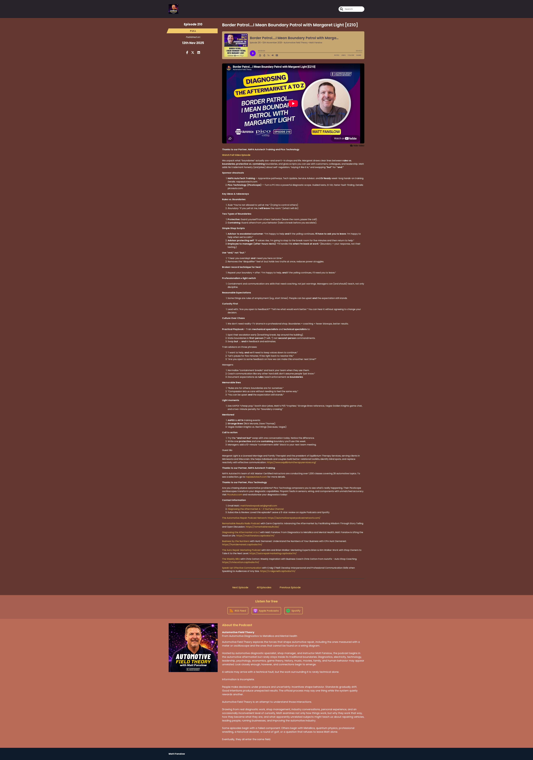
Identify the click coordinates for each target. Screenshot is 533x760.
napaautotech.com (256, 476)
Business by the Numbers (235, 541)
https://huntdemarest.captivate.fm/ (242, 544)
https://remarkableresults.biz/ (262, 526)
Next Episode (240, 587)
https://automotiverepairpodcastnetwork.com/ (294, 517)
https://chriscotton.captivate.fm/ (240, 562)
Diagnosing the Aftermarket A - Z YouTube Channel (256, 509)
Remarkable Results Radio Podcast (241, 523)
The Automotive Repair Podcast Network (244, 517)
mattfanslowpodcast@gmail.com (258, 505)
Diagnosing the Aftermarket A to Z (241, 532)
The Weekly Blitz (231, 559)
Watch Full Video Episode (236, 155)
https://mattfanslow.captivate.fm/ (255, 535)
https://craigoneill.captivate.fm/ (278, 571)
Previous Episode (290, 587)
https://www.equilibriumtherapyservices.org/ (291, 462)
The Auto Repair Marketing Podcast (241, 550)
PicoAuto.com (234, 494)
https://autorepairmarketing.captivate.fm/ (273, 553)
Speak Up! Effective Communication (242, 567)
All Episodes (264, 587)
